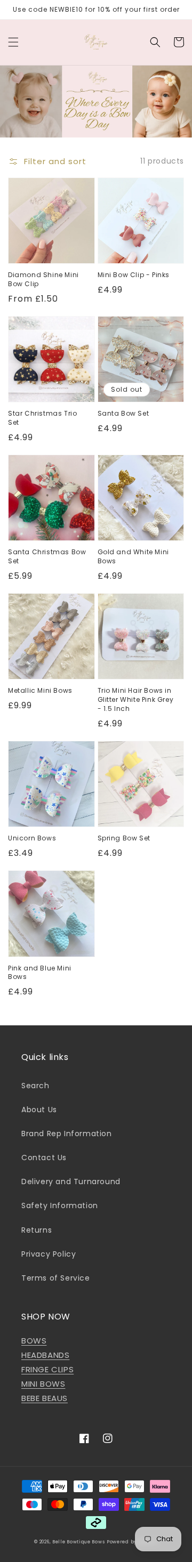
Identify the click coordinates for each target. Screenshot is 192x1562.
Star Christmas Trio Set (42, 418)
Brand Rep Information (66, 1133)
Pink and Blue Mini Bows (39, 973)
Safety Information (59, 1205)
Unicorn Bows (32, 838)
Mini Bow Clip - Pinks (134, 275)
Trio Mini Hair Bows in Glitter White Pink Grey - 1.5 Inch (136, 699)
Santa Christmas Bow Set (47, 556)
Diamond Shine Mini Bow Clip (43, 279)
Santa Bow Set (123, 413)
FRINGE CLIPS (47, 1369)
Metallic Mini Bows (40, 690)
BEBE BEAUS (44, 1398)
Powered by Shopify (132, 1542)
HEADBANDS (45, 1355)
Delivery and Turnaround (71, 1181)
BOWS (33, 1340)
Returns (36, 1230)
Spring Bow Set (124, 838)
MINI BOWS (43, 1383)
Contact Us (44, 1157)
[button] (13, 42)
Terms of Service (55, 1278)
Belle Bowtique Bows (78, 1542)
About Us (39, 1109)
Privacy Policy (48, 1254)
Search (35, 1085)
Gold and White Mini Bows (133, 556)
